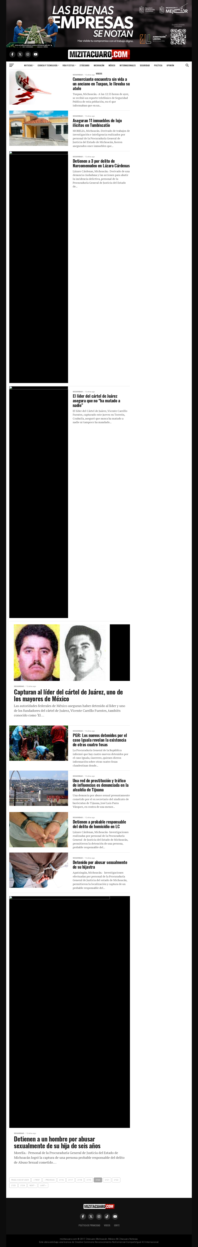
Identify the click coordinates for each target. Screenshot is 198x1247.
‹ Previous (49, 1180)
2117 (70, 1180)
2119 (89, 1180)
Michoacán (99, 65)
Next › (32, 1185)
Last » (43, 1185)
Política (158, 65)
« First (36, 1180)
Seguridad (145, 65)
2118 (79, 1180)
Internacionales (128, 65)
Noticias (28, 65)
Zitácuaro (84, 65)
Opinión (170, 65)
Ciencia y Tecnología (47, 65)
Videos (99, 73)
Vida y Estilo (68, 65)
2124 (22, 1185)
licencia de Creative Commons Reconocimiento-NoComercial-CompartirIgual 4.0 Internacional (111, 1242)
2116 (61, 1180)
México (112, 65)
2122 (116, 1180)
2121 (107, 1180)
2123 (13, 1185)
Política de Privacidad (89, 1225)
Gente (117, 1225)
